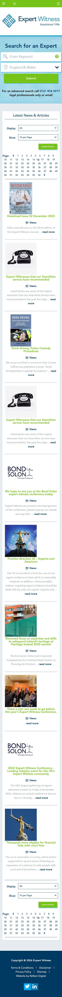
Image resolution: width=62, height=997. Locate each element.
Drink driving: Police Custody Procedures (30, 349)
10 (5, 159)
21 (11, 163)
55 (33, 175)
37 (45, 167)
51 (11, 175)
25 (33, 163)
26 (39, 163)
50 (5, 175)
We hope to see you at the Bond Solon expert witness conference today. (31, 492)
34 (28, 167)
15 (33, 159)
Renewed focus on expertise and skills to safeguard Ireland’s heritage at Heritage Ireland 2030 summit (31, 641)
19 (53, 159)
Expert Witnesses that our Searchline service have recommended (31, 278)
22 (16, 163)
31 (11, 167)
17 (42, 159)
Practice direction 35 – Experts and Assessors (31, 560)
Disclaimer (45, 968)
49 (56, 171)
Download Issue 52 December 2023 (31, 216)
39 (56, 167)
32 (16, 167)
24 (28, 163)
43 (22, 171)
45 (33, 171)
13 (22, 159)
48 (50, 171)
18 (48, 159)
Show (12, 138)
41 (11, 171)
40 (5, 171)
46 (39, 171)
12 (16, 159)
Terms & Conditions (22, 968)
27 (45, 163)
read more (48, 232)
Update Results (48, 146)
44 (28, 171)
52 (16, 175)
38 (50, 167)
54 (28, 175)
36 (39, 167)
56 (39, 175)
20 (5, 163)
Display (11, 128)
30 (5, 167)
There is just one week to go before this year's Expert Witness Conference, (31, 710)
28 (50, 163)
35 (33, 167)
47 (45, 171)
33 (22, 167)
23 (22, 163)
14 (28, 159)
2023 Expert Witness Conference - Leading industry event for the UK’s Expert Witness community (31, 771)
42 (16, 171)
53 (22, 175)
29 (56, 163)
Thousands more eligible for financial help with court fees (31, 844)
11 (11, 159)
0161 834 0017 (50, 91)
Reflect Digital (38, 976)
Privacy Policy (23, 972)
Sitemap (41, 972)
